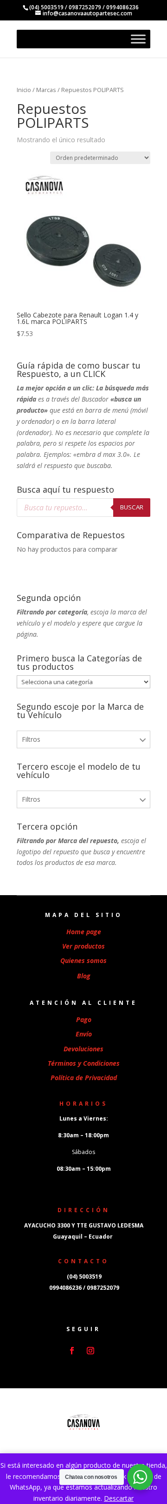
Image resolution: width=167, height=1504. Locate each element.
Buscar (131, 507)
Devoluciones (83, 1048)
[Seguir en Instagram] (90, 1350)
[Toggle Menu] (138, 39)
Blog (83, 975)
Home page (83, 931)
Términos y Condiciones (84, 1063)
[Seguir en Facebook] (71, 1350)
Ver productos (83, 946)
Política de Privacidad (84, 1077)
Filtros (31, 739)
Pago (83, 1019)
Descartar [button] (119, 1498)
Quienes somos (83, 960)
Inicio (24, 90)
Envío (84, 1033)
